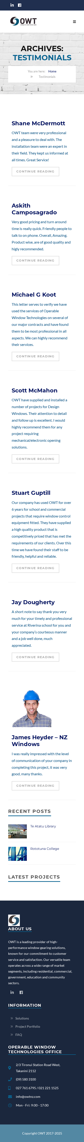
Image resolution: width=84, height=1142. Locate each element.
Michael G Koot (34, 294)
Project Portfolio (27, 1026)
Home (52, 71)
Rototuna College (44, 849)
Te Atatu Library (43, 826)
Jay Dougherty (33, 602)
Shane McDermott (38, 123)
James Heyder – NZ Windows (39, 740)
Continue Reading (35, 171)
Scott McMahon (35, 390)
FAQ (18, 1035)
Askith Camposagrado (34, 209)
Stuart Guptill (31, 492)
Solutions (22, 1018)
